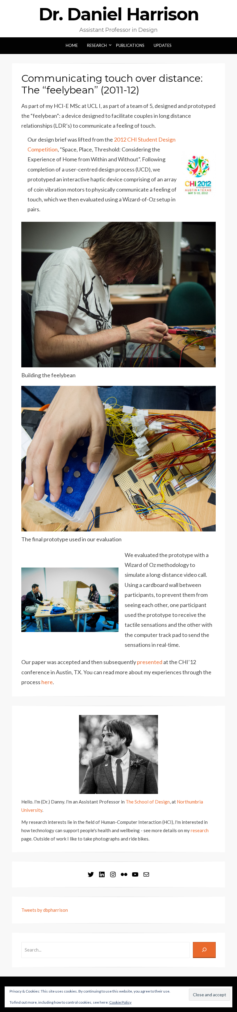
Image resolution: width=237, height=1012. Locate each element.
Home (72, 45)
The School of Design (148, 801)
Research (97, 45)
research (200, 830)
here (47, 682)
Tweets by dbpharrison (44, 910)
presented (149, 662)
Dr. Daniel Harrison (119, 14)
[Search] (204, 950)
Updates (163, 45)
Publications (130, 45)
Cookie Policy (120, 1002)
